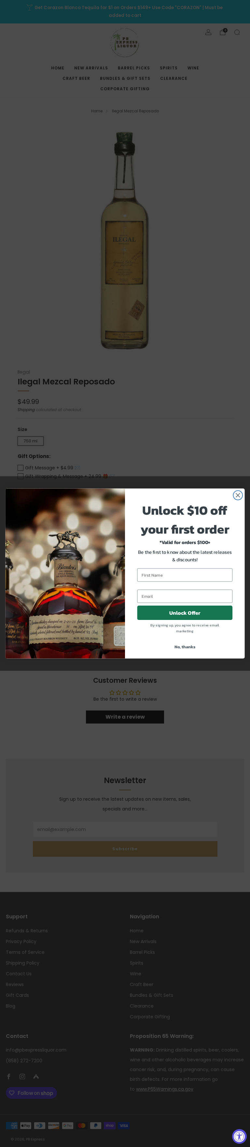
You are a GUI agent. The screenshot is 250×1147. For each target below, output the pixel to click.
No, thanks (185, 647)
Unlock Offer (185, 613)
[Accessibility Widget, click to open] (239, 1136)
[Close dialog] (238, 495)
